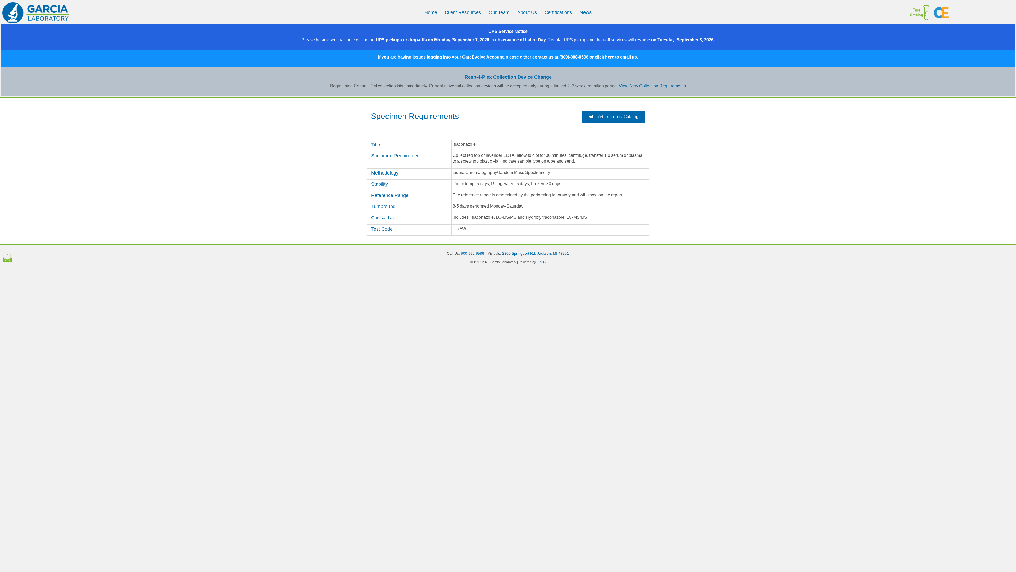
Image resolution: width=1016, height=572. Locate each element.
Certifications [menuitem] (558, 12)
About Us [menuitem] (527, 12)
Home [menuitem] (430, 12)
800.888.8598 (472, 253)
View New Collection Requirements (652, 86)
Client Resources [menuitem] (463, 12)
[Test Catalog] (875, 12)
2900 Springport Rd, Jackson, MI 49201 (535, 253)
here (609, 57)
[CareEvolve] (972, 12)
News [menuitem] (586, 12)
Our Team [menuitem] (499, 12)
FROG (541, 262)
